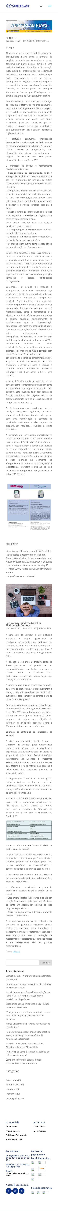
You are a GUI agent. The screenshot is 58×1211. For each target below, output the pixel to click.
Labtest (16, 951)
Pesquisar (46, 962)
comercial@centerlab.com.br (17, 1174)
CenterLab (15, 40)
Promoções (11, 1093)
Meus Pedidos (40, 1131)
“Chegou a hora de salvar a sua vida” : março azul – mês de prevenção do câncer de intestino (28, 1016)
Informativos (42, 40)
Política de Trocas (14, 1139)
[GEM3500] (17, 529)
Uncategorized (13, 1098)
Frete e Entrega (13, 1131)
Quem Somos (12, 1126)
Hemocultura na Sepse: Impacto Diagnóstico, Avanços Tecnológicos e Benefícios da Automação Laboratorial (28, 1035)
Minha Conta (40, 1126)
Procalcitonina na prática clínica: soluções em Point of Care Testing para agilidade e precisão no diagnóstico (28, 996)
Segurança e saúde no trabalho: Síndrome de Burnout (23, 624)
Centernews (12, 1080)
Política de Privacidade (16, 1135)
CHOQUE (11, 38)
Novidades (11, 1089)
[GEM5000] (40, 529)
